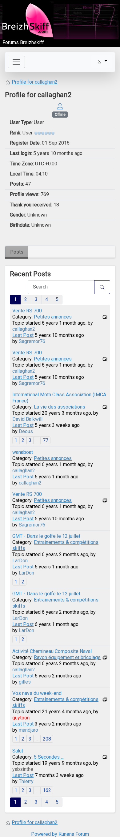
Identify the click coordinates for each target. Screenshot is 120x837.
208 (47, 739)
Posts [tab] (16, 252)
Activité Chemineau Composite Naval (52, 651)
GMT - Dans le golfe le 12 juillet (46, 536)
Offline (60, 114)
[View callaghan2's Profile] (60, 106)
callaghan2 (23, 329)
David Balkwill (27, 419)
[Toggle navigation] (16, 62)
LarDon (20, 561)
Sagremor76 (32, 341)
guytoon (21, 718)
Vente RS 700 (27, 311)
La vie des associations (59, 407)
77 (45, 440)
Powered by (44, 834)
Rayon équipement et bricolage (67, 657)
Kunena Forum (73, 834)
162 (47, 790)
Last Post (23, 335)
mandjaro (28, 730)
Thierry (26, 781)
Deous (26, 431)
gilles (25, 682)
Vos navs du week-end (37, 693)
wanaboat (22, 452)
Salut (17, 751)
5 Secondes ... (49, 757)
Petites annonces (53, 317)
